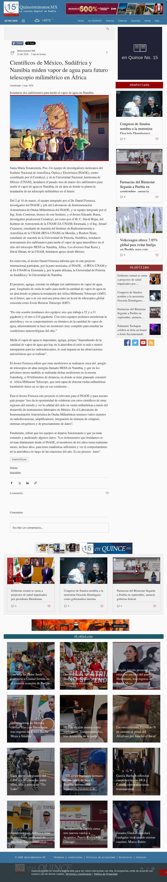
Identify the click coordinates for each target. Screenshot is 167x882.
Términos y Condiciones (78, 873)
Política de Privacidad (105, 873)
